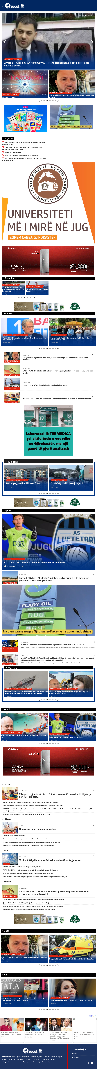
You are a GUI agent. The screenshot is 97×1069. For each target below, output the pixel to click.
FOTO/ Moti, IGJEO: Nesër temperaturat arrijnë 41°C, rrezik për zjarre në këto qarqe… (31, 870)
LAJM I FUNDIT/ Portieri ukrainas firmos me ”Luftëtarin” (18, 737)
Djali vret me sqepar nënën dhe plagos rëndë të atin (22, 155)
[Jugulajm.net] (14, 5)
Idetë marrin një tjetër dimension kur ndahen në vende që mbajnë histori (26, 814)
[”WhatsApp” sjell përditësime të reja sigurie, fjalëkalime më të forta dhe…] (48, 41)
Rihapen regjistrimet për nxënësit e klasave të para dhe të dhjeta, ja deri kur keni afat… (58, 398)
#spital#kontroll (8, 832)
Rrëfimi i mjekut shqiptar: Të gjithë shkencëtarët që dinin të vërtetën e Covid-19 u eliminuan (33, 906)
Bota (14, 92)
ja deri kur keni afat (10, 402)
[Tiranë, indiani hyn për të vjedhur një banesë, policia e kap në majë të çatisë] (72, 84)
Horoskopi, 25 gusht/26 (13, 152)
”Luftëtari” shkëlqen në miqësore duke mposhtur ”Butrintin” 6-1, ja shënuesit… (53, 645)
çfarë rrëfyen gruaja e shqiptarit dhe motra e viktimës (11, 361)
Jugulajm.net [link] (6, 1056)
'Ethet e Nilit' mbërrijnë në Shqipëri (11, 375)
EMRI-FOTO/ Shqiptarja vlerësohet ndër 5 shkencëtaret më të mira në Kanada (28, 845)
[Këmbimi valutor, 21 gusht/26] (71, 478)
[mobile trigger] (3, 5)
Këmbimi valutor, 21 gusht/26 (60, 485)
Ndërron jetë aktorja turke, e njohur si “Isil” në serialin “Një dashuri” (24, 1000)
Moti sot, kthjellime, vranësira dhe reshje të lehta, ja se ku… (51, 860)
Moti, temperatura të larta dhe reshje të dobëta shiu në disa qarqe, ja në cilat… (28, 873)
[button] (79, 15)
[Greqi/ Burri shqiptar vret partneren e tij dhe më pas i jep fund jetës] (72, 949)
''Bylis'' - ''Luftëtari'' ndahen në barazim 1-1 (10, 583)
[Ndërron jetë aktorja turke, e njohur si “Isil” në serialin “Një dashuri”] (24, 993)
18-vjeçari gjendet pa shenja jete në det (10, 388)
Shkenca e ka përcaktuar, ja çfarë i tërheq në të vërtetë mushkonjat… (25, 839)
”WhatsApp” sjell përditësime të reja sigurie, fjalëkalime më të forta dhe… (44, 65)
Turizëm (23, 688)
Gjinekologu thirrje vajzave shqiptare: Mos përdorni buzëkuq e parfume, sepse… (29, 909)
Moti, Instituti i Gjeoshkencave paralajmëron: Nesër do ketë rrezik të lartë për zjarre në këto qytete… (36, 877)
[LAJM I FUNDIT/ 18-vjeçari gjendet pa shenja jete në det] (12, 384)
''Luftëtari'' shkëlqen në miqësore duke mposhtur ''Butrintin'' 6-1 (10, 650)
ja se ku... (6, 864)
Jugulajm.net (12, 566)
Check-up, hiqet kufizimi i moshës (37, 829)
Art (5, 997)
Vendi (22, 556)
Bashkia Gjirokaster (9, 664)
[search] (93, 6)
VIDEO (73, 688)
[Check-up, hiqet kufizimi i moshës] (10, 828)
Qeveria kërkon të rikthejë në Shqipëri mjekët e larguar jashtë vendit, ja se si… (28, 903)
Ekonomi (10, 480)
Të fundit (8, 62)
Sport (7, 556)
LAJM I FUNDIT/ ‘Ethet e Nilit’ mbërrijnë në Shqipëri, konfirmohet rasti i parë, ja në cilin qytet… (54, 892)
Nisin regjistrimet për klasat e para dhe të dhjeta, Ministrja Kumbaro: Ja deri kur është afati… (33, 805)
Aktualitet (6, 92)
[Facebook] (89, 1063)
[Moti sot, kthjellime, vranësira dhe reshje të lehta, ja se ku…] (10, 859)
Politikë (6, 335)
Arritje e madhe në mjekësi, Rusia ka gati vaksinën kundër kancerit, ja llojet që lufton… (31, 842)
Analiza (8, 688)
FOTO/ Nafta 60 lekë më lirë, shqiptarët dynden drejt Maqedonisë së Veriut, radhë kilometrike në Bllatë (22, 484)
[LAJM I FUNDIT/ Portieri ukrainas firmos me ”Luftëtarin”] (24, 727)
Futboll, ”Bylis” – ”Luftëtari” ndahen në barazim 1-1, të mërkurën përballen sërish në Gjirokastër (54, 579)
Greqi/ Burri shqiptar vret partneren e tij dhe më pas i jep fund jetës (69, 959)
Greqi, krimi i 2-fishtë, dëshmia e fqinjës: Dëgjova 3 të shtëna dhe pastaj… (23, 959)
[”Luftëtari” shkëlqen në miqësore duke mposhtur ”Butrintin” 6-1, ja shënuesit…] (10, 646)
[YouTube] (92, 1063)
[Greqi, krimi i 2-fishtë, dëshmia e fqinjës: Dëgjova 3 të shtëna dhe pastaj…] (24, 949)
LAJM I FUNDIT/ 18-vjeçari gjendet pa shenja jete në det (45, 385)
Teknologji (17, 62)
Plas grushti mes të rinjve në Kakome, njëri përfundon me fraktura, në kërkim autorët (34, 289)
